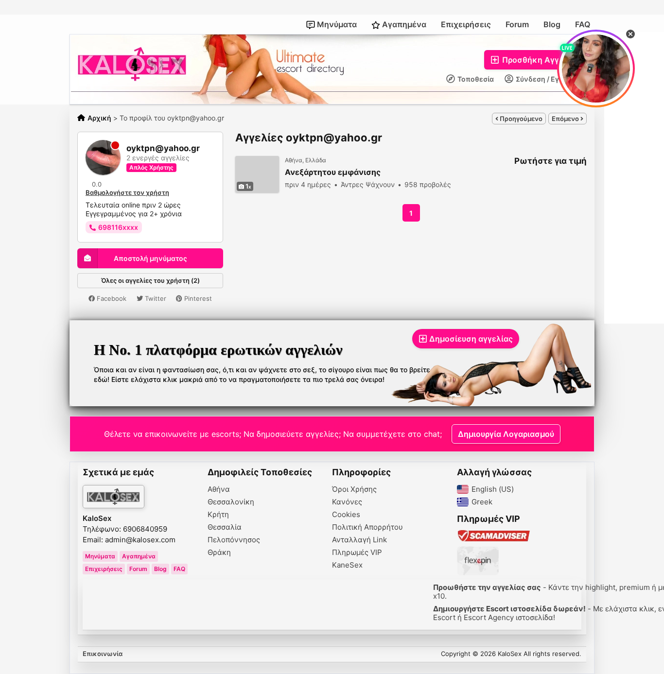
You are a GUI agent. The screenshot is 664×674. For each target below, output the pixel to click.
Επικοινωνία (102, 653)
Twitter (154, 298)
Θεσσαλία (225, 527)
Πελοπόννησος (234, 540)
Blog (551, 24)
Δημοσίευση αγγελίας (471, 339)
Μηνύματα (336, 24)
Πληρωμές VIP (357, 552)
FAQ (582, 24)
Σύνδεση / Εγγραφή (547, 79)
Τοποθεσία (475, 79)
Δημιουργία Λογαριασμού (506, 434)
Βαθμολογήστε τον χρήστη (127, 192)
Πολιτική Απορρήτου (367, 527)
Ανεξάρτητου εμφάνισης (333, 172)
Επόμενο (566, 118)
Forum (517, 24)
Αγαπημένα (403, 24)
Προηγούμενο (520, 118)
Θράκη (219, 552)
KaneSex (347, 565)
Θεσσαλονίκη (231, 502)
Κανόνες (347, 502)
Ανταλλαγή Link (359, 540)
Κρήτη (218, 514)
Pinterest (197, 298)
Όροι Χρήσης (354, 489)
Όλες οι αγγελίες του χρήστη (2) (150, 280)
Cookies (346, 514)
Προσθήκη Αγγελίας (540, 60)
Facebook (110, 298)
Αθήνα (219, 489)
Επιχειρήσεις (466, 24)
